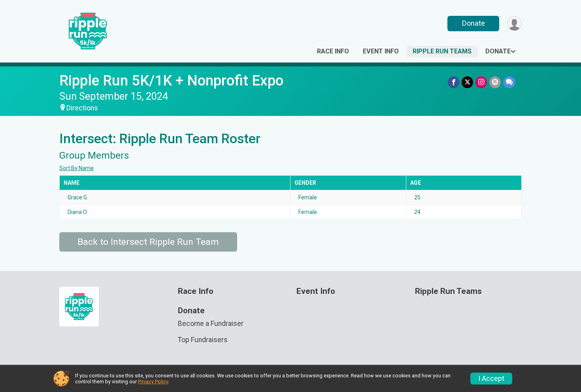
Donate (473, 23)
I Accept (491, 379)
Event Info (381, 51)
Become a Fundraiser (210, 324)
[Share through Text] (509, 82)
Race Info (333, 51)
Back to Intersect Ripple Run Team (148, 242)
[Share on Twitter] (467, 82)
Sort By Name (76, 168)
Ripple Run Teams (442, 51)
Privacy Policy (153, 381)
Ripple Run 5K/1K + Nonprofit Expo (171, 80)
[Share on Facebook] (453, 82)
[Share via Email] (495, 82)
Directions (82, 108)
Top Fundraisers (203, 340)
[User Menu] (514, 23)
